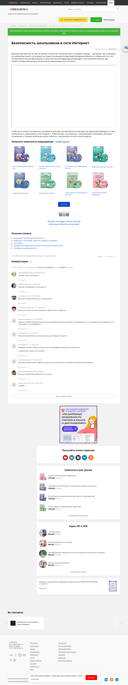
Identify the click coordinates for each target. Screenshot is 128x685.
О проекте (62, 643)
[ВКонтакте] (60, 214)
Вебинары (57, 3)
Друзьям (61, 655)
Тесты (66, 3)
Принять (91, 677)
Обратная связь (64, 649)
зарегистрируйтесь (46, 267)
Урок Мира (18, 243)
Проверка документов (67, 652)
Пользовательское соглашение (18, 678)
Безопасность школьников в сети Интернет (27, 623)
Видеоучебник (77, 3)
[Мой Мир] (67, 214)
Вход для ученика (65, 660)
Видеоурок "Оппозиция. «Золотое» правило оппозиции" (36, 240)
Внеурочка (23, 26)
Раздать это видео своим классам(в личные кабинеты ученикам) (64, 223)
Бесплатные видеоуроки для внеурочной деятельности (37, 256)
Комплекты (25, 3)
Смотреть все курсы (78, 572)
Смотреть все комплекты (78, 516)
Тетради (90, 3)
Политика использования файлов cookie (21, 681)
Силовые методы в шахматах (25, 248)
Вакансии (62, 658)
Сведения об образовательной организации (23, 14)
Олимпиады (45, 3)
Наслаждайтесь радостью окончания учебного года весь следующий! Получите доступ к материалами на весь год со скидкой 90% (64, 31)
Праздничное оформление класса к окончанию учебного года (38, 245)
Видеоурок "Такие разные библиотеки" (29, 238)
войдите (62, 267)
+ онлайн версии (61, 142)
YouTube (105, 49)
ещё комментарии (64, 396)
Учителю (13, 26)
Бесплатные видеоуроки (38, 26)
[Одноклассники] (64, 214)
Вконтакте (112, 49)
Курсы (35, 3)
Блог (111, 3)
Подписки (13, 3)
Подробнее (43, 588)
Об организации (64, 646)
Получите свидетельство (74, 19)
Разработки (101, 3)
